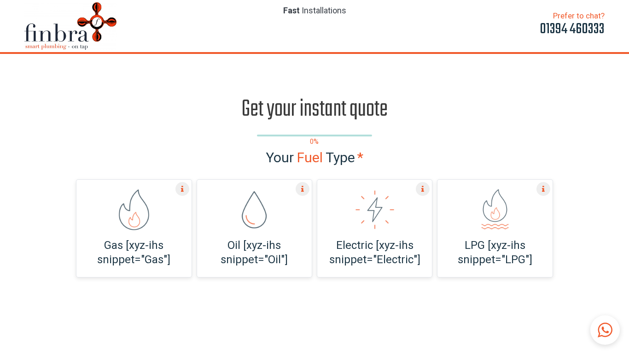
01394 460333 (572, 29)
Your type (314, 157)
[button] (605, 330)
